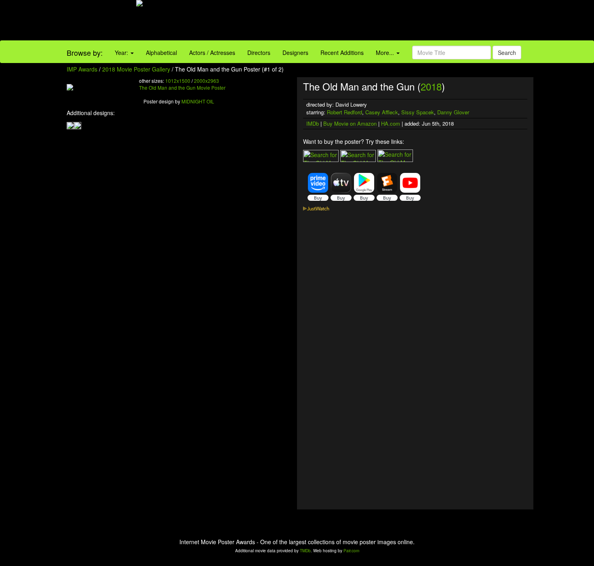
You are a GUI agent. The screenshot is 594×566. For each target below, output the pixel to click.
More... (386, 52)
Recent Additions (342, 52)
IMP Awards (82, 69)
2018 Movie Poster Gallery (136, 69)
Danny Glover (453, 112)
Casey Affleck (381, 112)
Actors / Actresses (212, 52)
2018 (431, 86)
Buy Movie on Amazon (350, 123)
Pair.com (351, 550)
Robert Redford (344, 112)
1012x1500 (177, 80)
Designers (295, 52)
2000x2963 (206, 80)
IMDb (312, 123)
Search (507, 52)
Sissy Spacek (417, 112)
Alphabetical (161, 52)
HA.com (390, 123)
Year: (122, 52)
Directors (258, 52)
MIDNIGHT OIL (197, 101)
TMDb (305, 550)
